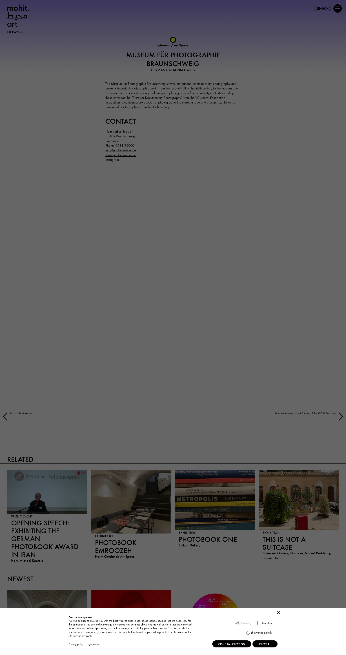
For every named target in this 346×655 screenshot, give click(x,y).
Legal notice (93, 644)
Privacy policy (76, 644)
